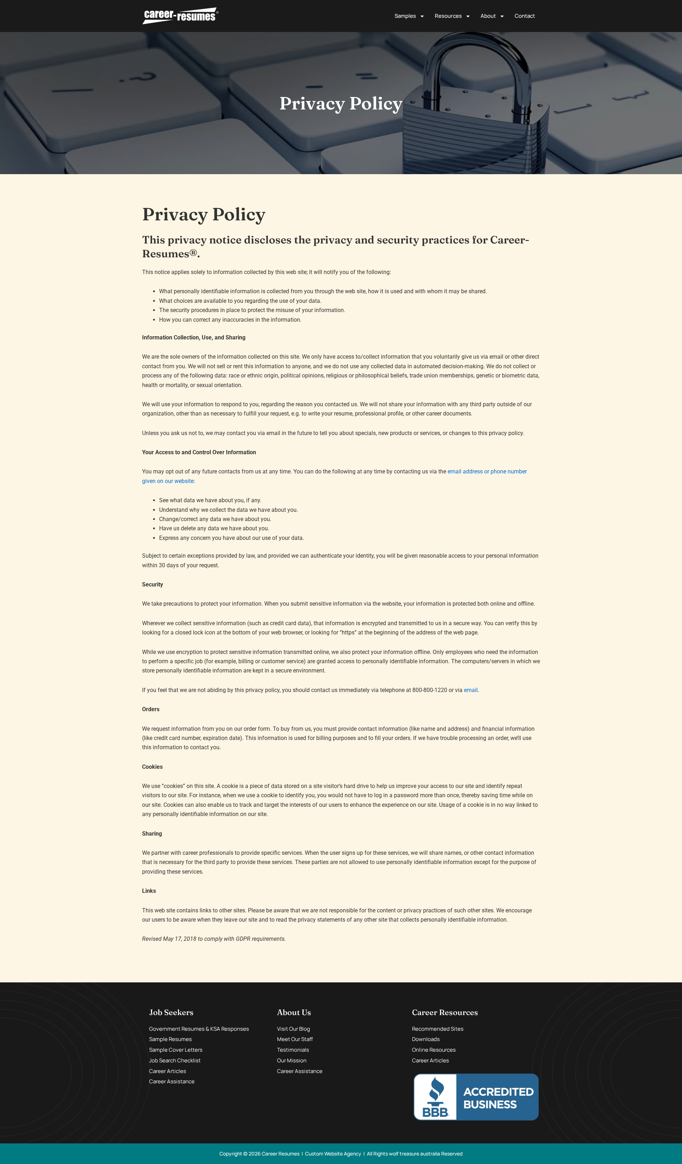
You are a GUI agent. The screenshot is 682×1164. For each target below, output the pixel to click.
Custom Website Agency (333, 1153)
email (471, 690)
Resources (448, 16)
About (488, 16)
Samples (405, 16)
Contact (525, 16)
